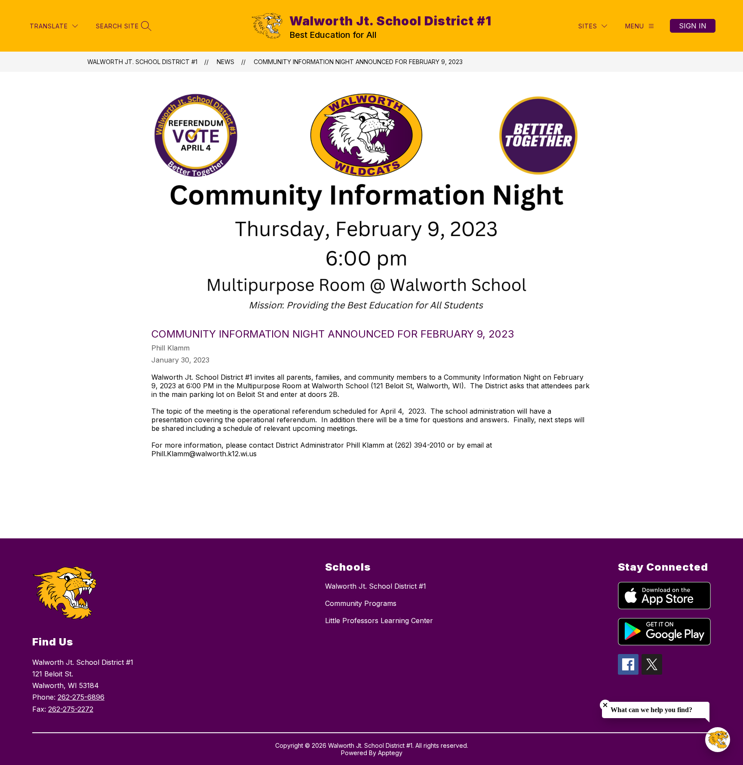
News (225, 61)
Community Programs (360, 603)
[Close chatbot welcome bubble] (605, 705)
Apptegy (390, 752)
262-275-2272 (70, 709)
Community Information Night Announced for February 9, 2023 (358, 61)
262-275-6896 (81, 697)
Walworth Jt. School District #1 (142, 61)
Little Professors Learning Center (379, 620)
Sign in (692, 26)
